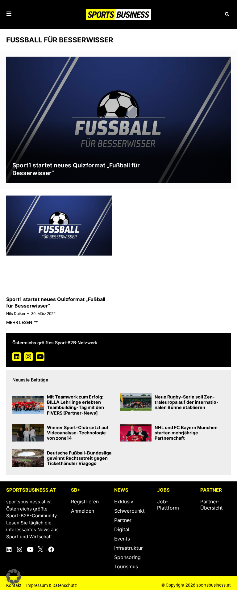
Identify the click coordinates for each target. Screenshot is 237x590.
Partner (122, 520)
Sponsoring (127, 557)
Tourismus (126, 566)
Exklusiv (123, 501)
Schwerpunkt (129, 511)
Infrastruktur (128, 548)
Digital (121, 529)
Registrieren (85, 501)
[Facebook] (51, 549)
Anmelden (82, 511)
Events (122, 539)
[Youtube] (40, 356)
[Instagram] (28, 356)
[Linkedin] (16, 356)
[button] (227, 14)
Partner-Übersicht (211, 504)
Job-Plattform (168, 504)
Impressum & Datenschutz (51, 585)
